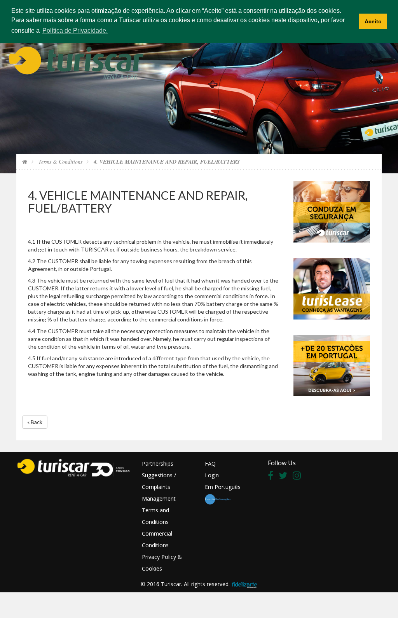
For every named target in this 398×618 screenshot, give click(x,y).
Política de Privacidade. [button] (75, 30)
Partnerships (157, 463)
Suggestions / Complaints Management (159, 486)
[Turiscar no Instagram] (299, 476)
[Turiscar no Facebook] (272, 476)
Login (212, 475)
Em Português (223, 487)
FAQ (210, 463)
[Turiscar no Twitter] (285, 476)
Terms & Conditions (59, 161)
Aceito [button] (373, 21)
